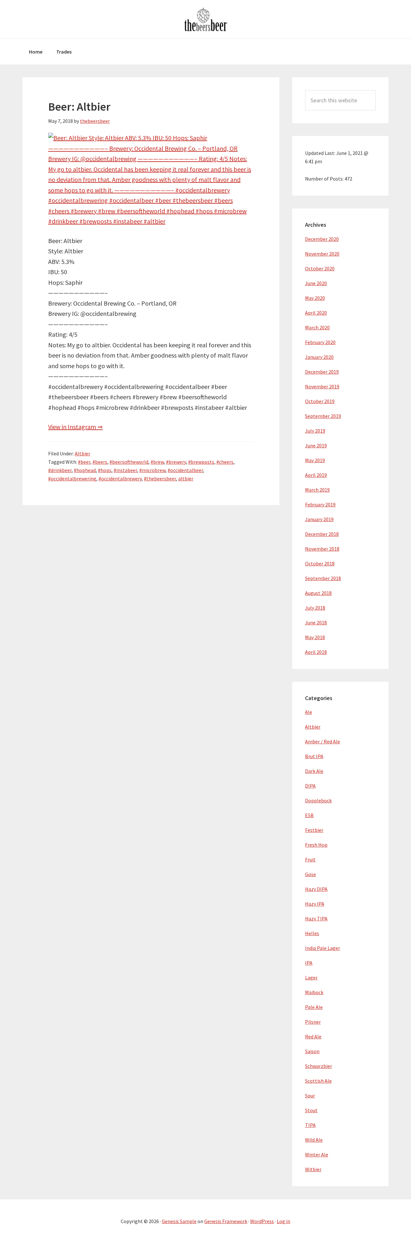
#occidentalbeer (185, 470)
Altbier (82, 453)
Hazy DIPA (316, 889)
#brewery (176, 462)
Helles (312, 933)
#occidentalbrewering (72, 478)
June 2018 (316, 622)
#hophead (85, 470)
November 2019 (322, 386)
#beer (84, 462)
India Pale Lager (322, 948)
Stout (311, 1110)
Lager (311, 977)
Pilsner (313, 1022)
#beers (99, 462)
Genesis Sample (179, 1221)
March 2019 (317, 489)
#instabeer (125, 470)
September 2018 (323, 578)
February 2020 (320, 342)
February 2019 (320, 504)
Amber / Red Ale (322, 741)
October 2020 (320, 268)
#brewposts (201, 462)
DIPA (310, 785)
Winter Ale (316, 1154)
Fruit (310, 859)
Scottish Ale (318, 1081)
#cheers (224, 462)
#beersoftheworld (128, 462)
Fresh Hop (316, 844)
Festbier (314, 830)
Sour (310, 1095)
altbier (185, 478)
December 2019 (322, 371)
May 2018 (315, 637)
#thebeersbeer (160, 478)
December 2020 (322, 239)
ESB (309, 815)
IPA (308, 963)
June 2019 (316, 445)
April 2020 (316, 312)
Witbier (313, 1169)
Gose (310, 874)
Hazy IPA (314, 904)
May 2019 (315, 460)
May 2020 (315, 298)
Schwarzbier (318, 1066)
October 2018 (320, 563)
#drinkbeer (60, 470)
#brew (157, 462)
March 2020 (317, 327)
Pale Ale (314, 1007)
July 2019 (315, 430)
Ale (308, 712)
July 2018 (315, 608)
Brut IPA (314, 756)
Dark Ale (314, 771)
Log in (283, 1221)
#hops (104, 470)
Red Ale (313, 1036)
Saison (312, 1051)
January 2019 (319, 519)
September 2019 (323, 416)
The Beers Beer (205, 19)
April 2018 (316, 652)
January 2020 (319, 357)
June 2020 (316, 283)
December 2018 (322, 534)
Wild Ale (314, 1140)
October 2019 (320, 401)
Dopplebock (318, 800)
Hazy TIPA (316, 918)
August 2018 (318, 593)
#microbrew (152, 470)
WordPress (262, 1221)
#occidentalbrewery (120, 478)
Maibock (314, 992)
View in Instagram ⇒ (75, 427)
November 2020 (322, 253)
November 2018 (322, 548)
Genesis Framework (225, 1221)
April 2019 (316, 475)
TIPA (310, 1125)
